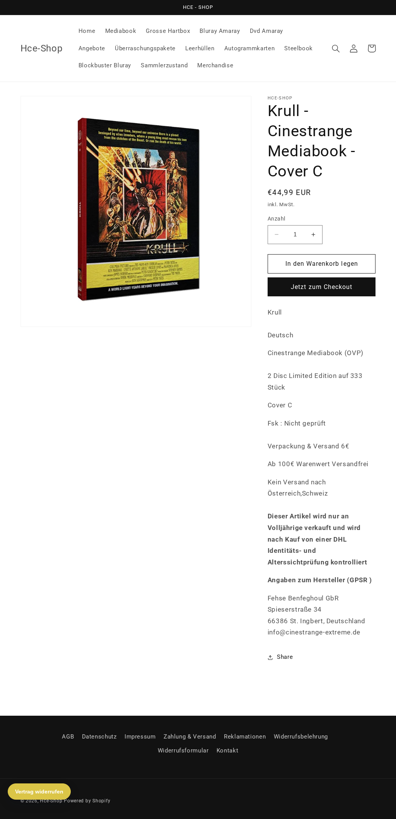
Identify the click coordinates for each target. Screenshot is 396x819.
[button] (336, 48)
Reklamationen (245, 736)
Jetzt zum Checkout (321, 287)
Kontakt (227, 750)
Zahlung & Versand (190, 736)
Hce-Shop (51, 801)
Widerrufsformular (183, 750)
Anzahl (276, 218)
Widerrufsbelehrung (301, 736)
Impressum (140, 736)
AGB (68, 736)
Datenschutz (99, 736)
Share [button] (285, 656)
